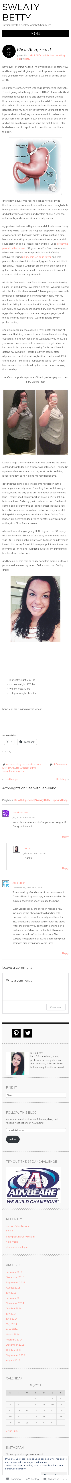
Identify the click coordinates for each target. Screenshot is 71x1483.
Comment (56, 1007)
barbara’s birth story (17, 1226)
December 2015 (15, 1277)
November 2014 (15, 1303)
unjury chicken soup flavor (36, 256)
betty (27, 58)
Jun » (16, 1430)
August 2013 (13, 1360)
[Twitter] (27, 1033)
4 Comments (61, 764)
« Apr (9, 1430)
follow (12, 1139)
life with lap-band (26, 767)
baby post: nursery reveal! (20, 1236)
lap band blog (13, 764)
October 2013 (13, 1350)
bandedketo (20, 812)
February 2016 (14, 1272)
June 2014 (11, 1318)
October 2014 (13, 1308)
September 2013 (15, 1355)
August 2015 (13, 1287)
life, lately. (62, 779)
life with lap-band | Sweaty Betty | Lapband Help (41, 800)
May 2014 (11, 1324)
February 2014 (14, 1339)
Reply (65, 836)
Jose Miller (19, 882)
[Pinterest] (16, 1033)
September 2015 (15, 1282)
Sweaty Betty (21, 12)
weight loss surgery (13, 770)
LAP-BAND (34, 55)
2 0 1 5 (9, 1231)
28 (27, 1422)
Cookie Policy (18, 1468)
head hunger (10, 779)
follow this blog (21, 1112)
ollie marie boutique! (17, 1247)
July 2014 (11, 1313)
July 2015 (11, 1292)
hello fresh (12, 1241)
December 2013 (15, 1344)
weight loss (48, 55)
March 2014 (12, 1334)
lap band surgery (31, 764)
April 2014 (12, 1329)
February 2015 (14, 1298)
